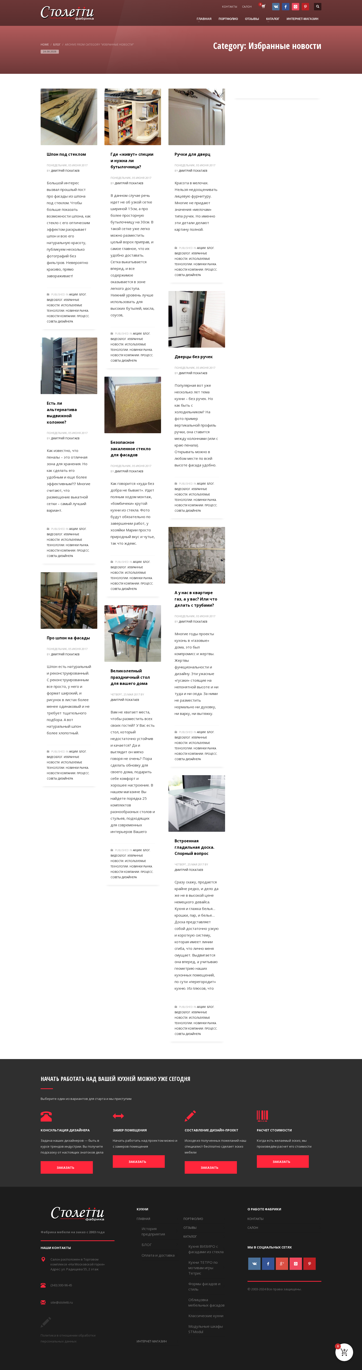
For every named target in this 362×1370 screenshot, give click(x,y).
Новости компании (61, 316)
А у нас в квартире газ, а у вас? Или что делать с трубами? (196, 599)
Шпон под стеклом (66, 154)
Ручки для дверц (192, 154)
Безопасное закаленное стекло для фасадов (131, 449)
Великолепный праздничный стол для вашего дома (130, 677)
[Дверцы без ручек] (197, 319)
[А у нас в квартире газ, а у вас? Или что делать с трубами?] (197, 555)
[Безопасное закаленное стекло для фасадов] (133, 405)
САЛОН (247, 6)
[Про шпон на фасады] (69, 600)
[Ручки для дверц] (197, 117)
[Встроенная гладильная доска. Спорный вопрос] (197, 803)
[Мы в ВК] (276, 6)
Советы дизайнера (60, 321)
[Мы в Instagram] (295, 6)
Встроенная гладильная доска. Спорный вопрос (194, 847)
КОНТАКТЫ (229, 6)
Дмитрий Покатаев (65, 170)
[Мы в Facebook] (285, 6)
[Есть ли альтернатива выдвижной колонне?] (69, 366)
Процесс (83, 316)
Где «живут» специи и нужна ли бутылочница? (132, 160)
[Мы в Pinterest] (305, 6)
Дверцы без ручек (194, 356)
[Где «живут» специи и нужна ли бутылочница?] (133, 117)
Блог (82, 294)
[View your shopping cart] (263, 7)
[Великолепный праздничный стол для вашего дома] (133, 633)
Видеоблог (54, 300)
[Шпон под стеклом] (69, 117)
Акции (73, 294)
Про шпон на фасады (68, 638)
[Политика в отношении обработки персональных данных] (46, 1326)
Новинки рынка (77, 310)
